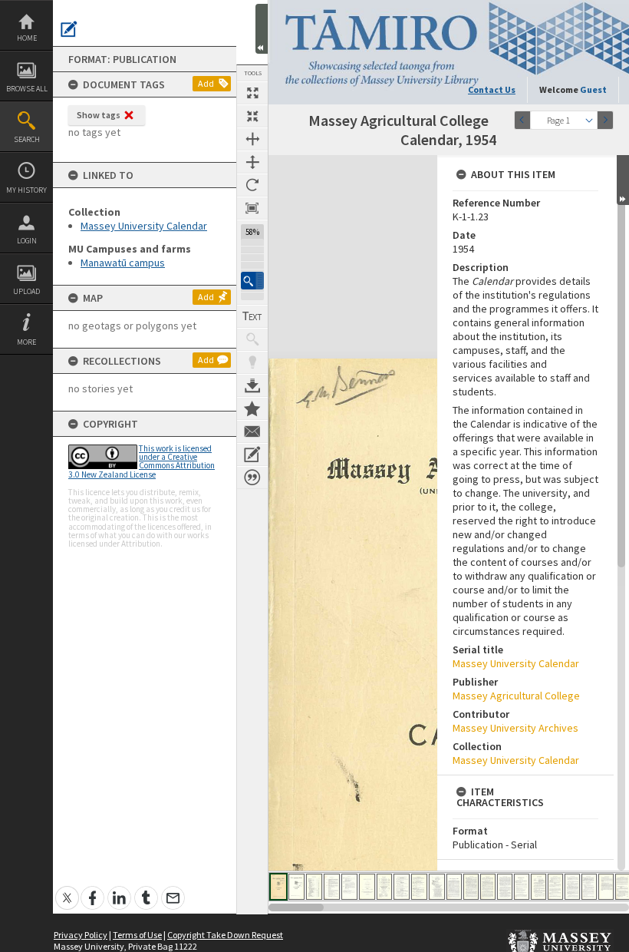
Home (27, 38)
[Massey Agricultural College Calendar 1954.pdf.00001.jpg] (278, 887)
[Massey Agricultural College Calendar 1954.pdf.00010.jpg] (437, 887)
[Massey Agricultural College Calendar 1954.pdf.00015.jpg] (521, 887)
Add (206, 83)
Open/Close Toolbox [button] (261, 29)
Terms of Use (137, 934)
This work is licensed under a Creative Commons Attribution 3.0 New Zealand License (141, 461)
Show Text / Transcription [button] (252, 316)
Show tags (98, 115)
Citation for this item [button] (252, 477)
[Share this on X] (67, 889)
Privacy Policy (80, 934)
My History (26, 190)
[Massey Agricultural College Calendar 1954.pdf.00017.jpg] (555, 887)
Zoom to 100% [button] (252, 208)
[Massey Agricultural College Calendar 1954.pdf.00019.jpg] (589, 887)
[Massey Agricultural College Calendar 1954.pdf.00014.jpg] (504, 887)
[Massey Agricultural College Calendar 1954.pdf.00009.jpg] (419, 887)
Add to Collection (252, 408)
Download (252, 385)
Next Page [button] (605, 120)
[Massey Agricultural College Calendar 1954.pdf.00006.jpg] (367, 887)
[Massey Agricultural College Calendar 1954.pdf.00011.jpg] (454, 887)
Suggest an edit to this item (69, 29)
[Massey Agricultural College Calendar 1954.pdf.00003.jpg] (314, 887)
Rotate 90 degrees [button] (252, 185)
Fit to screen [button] (252, 115)
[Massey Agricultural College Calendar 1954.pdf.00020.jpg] (606, 887)
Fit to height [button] (252, 162)
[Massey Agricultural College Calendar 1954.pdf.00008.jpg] (402, 887)
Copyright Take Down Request (225, 934)
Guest (593, 89)
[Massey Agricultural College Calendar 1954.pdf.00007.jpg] (384, 887)
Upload (26, 291)
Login (27, 241)
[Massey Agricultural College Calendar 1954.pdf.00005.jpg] (349, 887)
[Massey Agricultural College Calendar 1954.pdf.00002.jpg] (296, 887)
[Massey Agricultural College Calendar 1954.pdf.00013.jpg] (488, 887)
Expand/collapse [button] (623, 180)
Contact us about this (252, 431)
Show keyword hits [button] (252, 339)
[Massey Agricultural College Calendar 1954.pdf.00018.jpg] (572, 887)
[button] (252, 280)
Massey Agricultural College (516, 695)
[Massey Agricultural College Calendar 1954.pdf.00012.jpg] (471, 887)
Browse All (27, 89)
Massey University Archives (515, 728)
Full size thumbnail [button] (252, 92)
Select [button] (589, 120)
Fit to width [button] (252, 138)
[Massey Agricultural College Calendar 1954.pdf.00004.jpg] (332, 887)
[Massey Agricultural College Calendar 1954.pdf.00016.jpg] (538, 887)
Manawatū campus (123, 262)
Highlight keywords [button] (252, 362)
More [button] (26, 342)
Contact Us (491, 89)
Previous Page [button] (522, 120)
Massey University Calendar (144, 226)
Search (27, 139)
